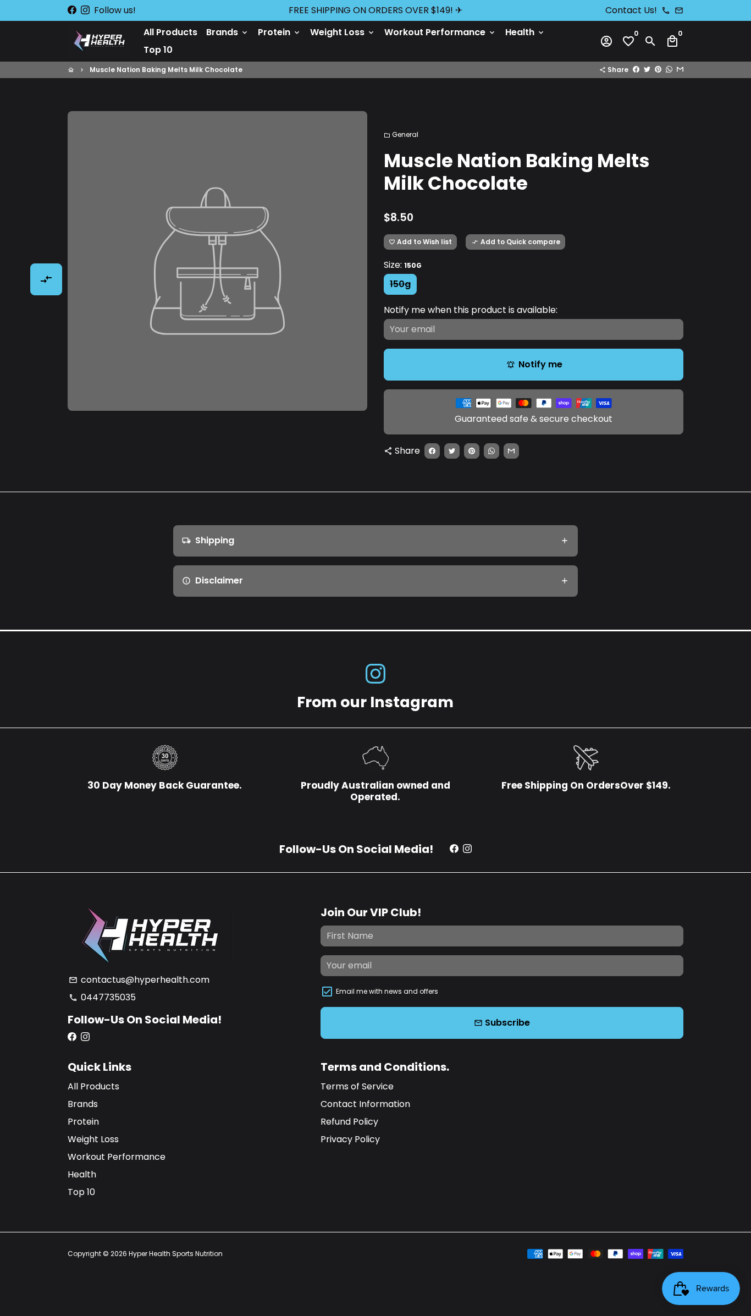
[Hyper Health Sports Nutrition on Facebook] (72, 10)
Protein (279, 32)
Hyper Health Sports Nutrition (176, 1253)
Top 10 (158, 49)
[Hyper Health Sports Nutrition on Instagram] (85, 10)
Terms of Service (357, 1086)
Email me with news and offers (387, 991)
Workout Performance (440, 32)
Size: (403, 264)
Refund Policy (349, 1121)
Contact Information (365, 1104)
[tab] (375, 541)
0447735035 (102, 997)
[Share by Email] (680, 69)
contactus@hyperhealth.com (139, 979)
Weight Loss (342, 32)
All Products (170, 32)
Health (525, 32)
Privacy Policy (350, 1139)
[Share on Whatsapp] (669, 69)
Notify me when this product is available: (470, 310)
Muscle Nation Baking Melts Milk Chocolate (166, 69)
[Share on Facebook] (636, 69)
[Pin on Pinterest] (658, 69)
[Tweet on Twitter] (647, 69)
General (401, 134)
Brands (227, 32)
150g (400, 284)
